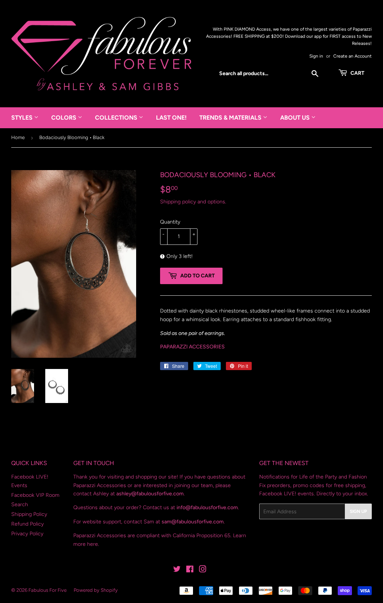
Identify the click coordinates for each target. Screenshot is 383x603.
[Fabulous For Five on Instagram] (202, 570)
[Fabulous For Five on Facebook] (190, 570)
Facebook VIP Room (35, 495)
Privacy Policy (27, 533)
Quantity (170, 222)
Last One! (171, 117)
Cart (356, 73)
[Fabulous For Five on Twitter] (177, 570)
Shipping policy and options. (193, 202)
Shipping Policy (29, 514)
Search (19, 504)
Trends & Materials (231, 117)
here (92, 544)
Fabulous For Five (47, 590)
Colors (64, 117)
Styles (22, 117)
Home (18, 137)
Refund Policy (27, 524)
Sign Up (358, 511)
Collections (117, 117)
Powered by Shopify (96, 590)
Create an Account (352, 56)
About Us (295, 117)
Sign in (316, 56)
